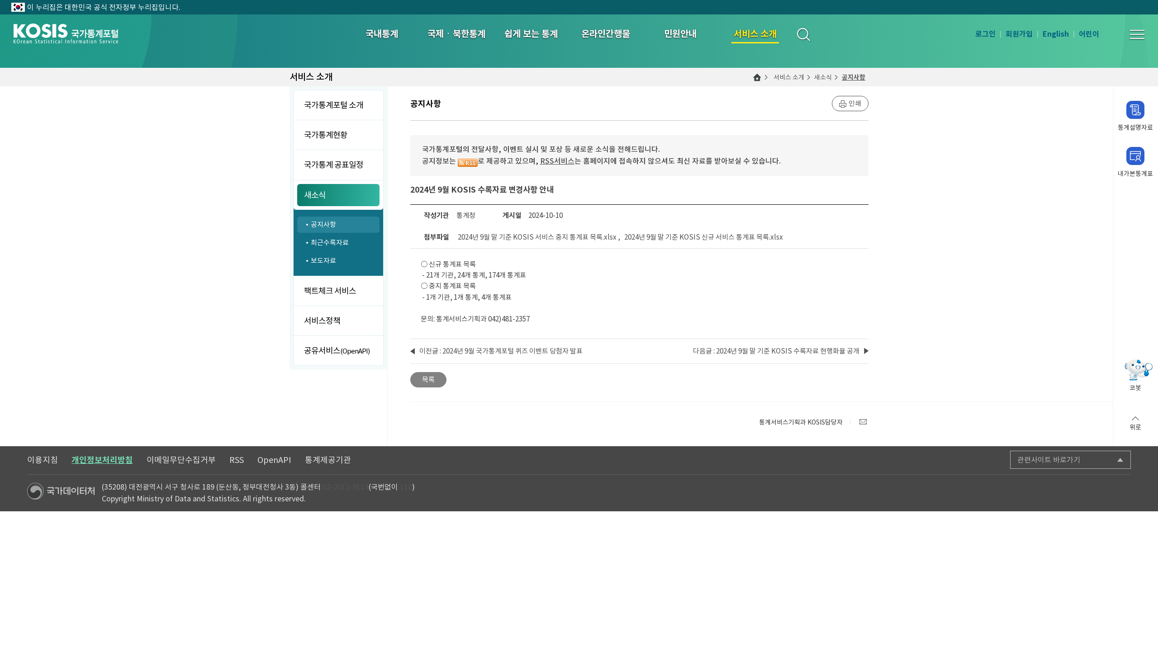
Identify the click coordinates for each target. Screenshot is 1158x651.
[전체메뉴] (1137, 34)
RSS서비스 (557, 160)
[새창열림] (863, 421)
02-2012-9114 (346, 486)
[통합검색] (803, 34)
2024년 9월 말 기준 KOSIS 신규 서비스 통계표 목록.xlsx (703, 237)
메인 (757, 77)
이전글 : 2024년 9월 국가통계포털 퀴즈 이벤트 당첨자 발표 (501, 351)
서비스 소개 (789, 77)
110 (406, 486)
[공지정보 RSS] (468, 160)
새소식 (823, 77)
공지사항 (853, 77)
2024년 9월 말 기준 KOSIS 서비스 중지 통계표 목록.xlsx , (540, 237)
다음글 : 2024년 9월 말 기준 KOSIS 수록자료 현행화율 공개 (776, 351)
